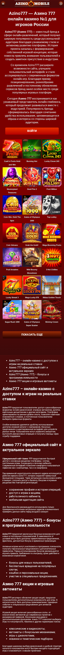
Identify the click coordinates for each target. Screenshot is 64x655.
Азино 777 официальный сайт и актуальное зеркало (28, 369)
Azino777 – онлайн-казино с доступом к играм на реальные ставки (33, 362)
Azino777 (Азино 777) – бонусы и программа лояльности (29, 376)
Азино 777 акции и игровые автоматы (33, 381)
